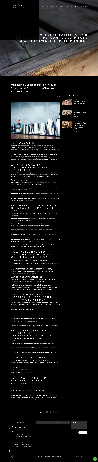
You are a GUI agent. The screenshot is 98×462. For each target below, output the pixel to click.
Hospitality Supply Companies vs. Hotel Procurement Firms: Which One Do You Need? (80, 125)
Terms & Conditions (56, 456)
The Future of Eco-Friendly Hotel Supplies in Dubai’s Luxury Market (80, 113)
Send (82, 432)
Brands (61, 6)
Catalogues (69, 6)
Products (54, 6)
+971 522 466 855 (19, 422)
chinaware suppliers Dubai (40, 387)
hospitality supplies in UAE (35, 383)
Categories (44, 6)
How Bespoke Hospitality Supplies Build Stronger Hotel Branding (79, 102)
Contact (84, 6)
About (42, 456)
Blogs (77, 6)
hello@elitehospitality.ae (21, 427)
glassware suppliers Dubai (29, 390)
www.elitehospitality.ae (26, 372)
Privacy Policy (48, 456)
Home (38, 456)
